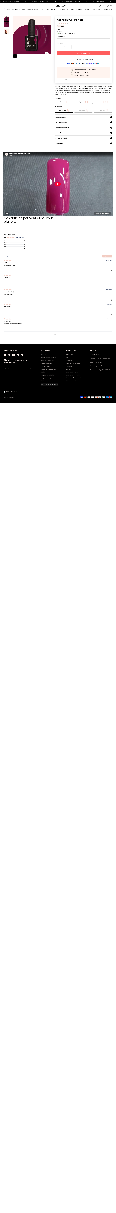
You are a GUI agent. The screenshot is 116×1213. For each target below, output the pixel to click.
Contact (68, 369)
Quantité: (60, 43)
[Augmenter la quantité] (69, 47)
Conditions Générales (47, 360)
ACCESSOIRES (96, 9)
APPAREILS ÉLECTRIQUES (74, 9)
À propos (43, 354)
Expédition (69, 360)
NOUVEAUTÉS (16, 9)
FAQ (67, 357)
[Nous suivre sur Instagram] (9, 355)
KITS (23, 9)
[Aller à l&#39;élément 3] (6, 31)
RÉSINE (47, 9)
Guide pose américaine (73, 375)
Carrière (43, 372)
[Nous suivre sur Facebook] (5, 355)
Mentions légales (46, 366)
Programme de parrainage (49, 378)
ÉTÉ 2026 (7, 9)
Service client (70, 354)
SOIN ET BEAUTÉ (107, 9)
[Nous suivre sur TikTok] (22, 355)
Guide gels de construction (74, 378)
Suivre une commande (73, 363)
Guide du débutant (72, 372)
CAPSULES (54, 9)
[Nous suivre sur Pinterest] (13, 355)
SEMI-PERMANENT (32, 9)
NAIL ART (86, 9)
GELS (41, 9)
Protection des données (48, 369)
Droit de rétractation (47, 363)
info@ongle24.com (100, 366)
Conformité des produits (48, 357)
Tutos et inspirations (72, 381)
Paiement (69, 366)
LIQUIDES (62, 9)
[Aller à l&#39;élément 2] (6, 25)
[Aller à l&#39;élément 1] (6, 19)
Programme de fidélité (47, 375)
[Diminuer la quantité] (59, 47)
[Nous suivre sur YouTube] (18, 355)
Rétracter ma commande (49, 384)
